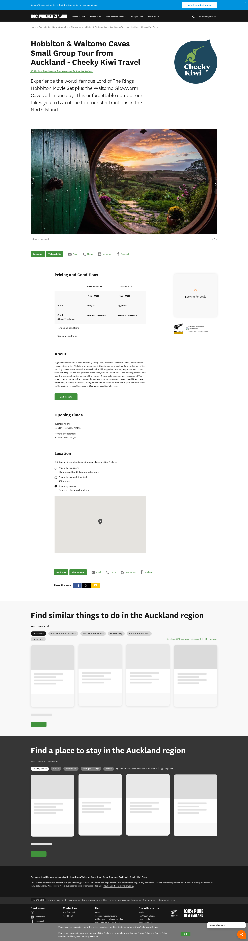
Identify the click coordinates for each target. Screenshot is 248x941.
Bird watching (116, 633)
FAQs (97, 912)
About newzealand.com (106, 916)
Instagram (40, 917)
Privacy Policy (144, 933)
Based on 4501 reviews (197, 331)
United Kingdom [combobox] (206, 16)
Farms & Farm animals (139, 633)
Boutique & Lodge (91, 768)
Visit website (54, 254)
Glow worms (38, 633)
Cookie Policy (161, 933)
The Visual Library (146, 916)
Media (141, 912)
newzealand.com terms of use (118, 885)
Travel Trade (144, 919)
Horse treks (38, 639)
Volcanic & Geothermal (93, 633)
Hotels (56, 768)
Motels (108, 768)
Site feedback (69, 912)
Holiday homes (40, 768)
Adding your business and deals (110, 919)
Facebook (39, 921)
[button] (78, 16)
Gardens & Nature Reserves (63, 633)
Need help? (68, 916)
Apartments (71, 768)
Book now (37, 254)
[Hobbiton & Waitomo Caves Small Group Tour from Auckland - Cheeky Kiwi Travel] (195, 61)
